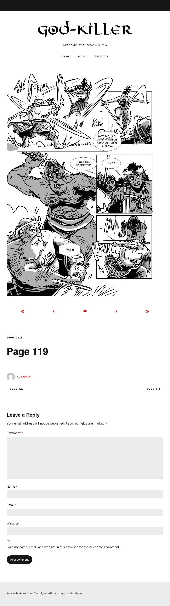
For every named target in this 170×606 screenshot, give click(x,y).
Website (13, 523)
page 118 (153, 389)
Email (12, 505)
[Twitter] (14, 4)
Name (12, 486)
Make (22, 593)
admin (25, 377)
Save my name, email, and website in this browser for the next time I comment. (63, 547)
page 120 (16, 389)
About (82, 56)
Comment (15, 433)
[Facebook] (9, 4)
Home (66, 56)
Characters (101, 56)
